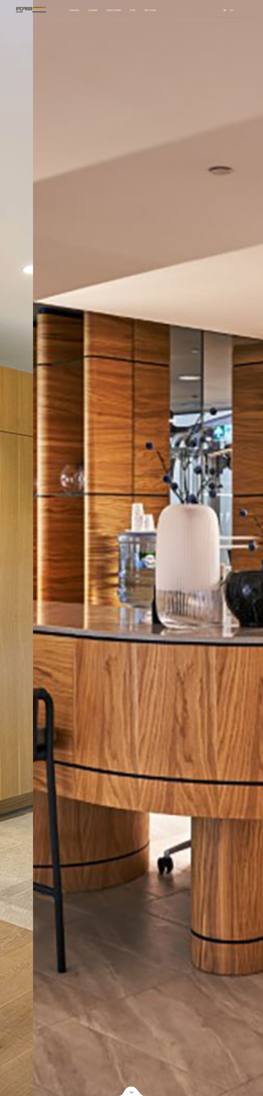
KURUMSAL (74, 10)
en (231, 10)
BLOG (132, 10)
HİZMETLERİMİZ (114, 10)
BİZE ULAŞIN (150, 10)
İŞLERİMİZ (93, 10)
